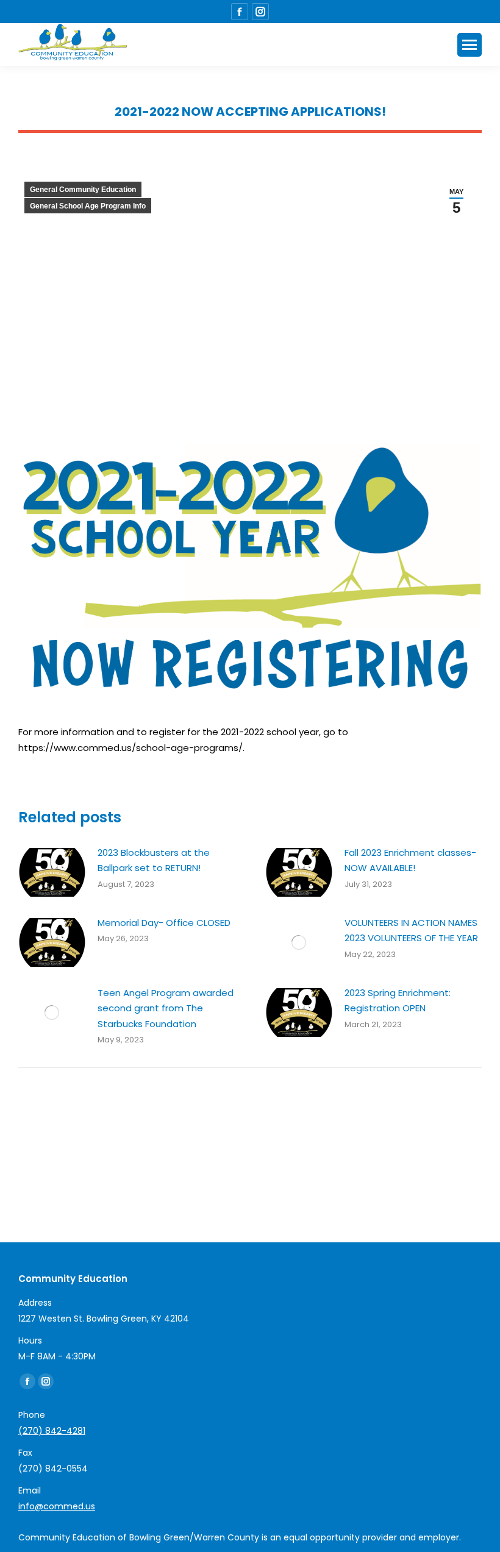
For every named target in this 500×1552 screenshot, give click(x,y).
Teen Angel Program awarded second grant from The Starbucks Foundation (166, 1008)
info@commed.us (56, 1506)
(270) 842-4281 (51, 1431)
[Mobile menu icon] (469, 45)
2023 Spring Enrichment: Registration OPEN (398, 1000)
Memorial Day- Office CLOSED (164, 922)
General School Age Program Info (88, 206)
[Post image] (51, 872)
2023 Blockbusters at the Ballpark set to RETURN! (154, 860)
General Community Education (83, 189)
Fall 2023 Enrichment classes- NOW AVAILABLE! (410, 860)
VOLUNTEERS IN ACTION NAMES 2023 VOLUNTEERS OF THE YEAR (411, 930)
